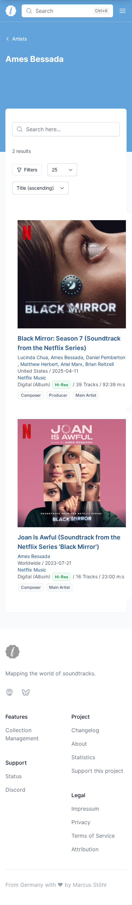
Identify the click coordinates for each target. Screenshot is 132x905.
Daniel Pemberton (105, 357)
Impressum (85, 808)
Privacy (80, 822)
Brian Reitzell (99, 364)
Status (13, 776)
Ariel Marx (72, 364)
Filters (31, 169)
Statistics (83, 757)
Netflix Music (32, 377)
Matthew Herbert (39, 364)
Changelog (85, 730)
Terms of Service (93, 835)
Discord (15, 789)
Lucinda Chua (33, 357)
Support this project (97, 770)
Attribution (84, 849)
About (79, 743)
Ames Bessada (67, 357)
